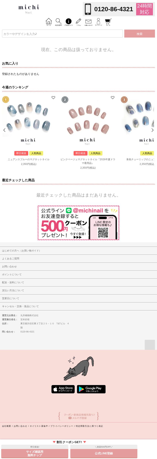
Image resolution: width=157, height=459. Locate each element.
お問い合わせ (20, 426)
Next (152, 130)
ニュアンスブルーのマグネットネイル (28, 159)
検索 (139, 34)
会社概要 (6, 426)
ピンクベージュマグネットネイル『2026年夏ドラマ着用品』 (88, 161)
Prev (5, 130)
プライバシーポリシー (61, 426)
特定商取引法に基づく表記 (89, 426)
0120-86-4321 (113, 9)
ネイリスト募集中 (39, 426)
